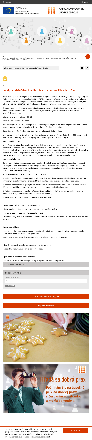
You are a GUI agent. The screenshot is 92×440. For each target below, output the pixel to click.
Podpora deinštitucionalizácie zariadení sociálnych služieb (31, 68)
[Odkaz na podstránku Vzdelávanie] (11, 31)
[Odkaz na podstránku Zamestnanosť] (42, 31)
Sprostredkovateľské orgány (46, 296)
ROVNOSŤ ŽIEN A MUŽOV (27, 58)
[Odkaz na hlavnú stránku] (3, 56)
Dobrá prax (14, 58)
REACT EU (5, 58)
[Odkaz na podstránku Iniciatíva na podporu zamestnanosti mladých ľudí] (26, 40)
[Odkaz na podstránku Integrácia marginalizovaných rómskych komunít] (71, 31)
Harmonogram (56, 58)
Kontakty (74, 58)
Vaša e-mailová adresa (12, 277)
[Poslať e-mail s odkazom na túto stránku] (82, 68)
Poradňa (66, 58)
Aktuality (9, 68)
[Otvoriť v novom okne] (46, 388)
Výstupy (24, 60)
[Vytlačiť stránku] (87, 68)
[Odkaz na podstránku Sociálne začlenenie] (60, 40)
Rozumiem (75, 430)
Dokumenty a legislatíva (11, 60)
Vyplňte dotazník (46, 306)
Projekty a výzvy (43, 58)
